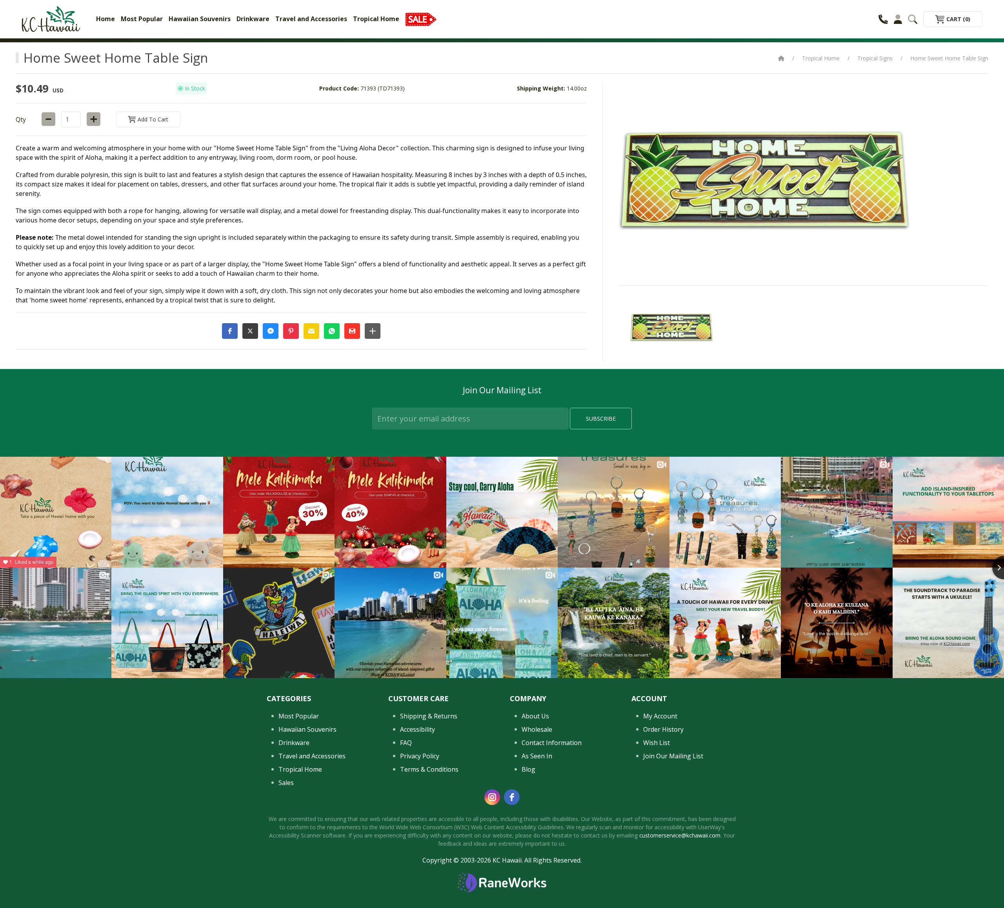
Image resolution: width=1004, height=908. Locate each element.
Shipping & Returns (428, 716)
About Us (535, 716)
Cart (957, 19)
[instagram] (492, 797)
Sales (286, 782)
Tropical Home (376, 18)
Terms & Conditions (429, 769)
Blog (528, 769)
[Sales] (421, 18)
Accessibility (417, 729)
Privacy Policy (419, 756)
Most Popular (142, 18)
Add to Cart (152, 119)
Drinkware (252, 18)
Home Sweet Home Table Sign (949, 58)
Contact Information (552, 742)
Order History (663, 729)
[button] (230, 331)
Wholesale (537, 729)
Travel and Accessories (311, 18)
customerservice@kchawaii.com (679, 835)
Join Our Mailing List (673, 756)
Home (105, 18)
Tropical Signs (875, 58)
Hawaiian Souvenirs (200, 18)
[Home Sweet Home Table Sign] (672, 327)
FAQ (406, 742)
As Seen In (537, 756)
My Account (660, 716)
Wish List (656, 742)
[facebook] (512, 797)
